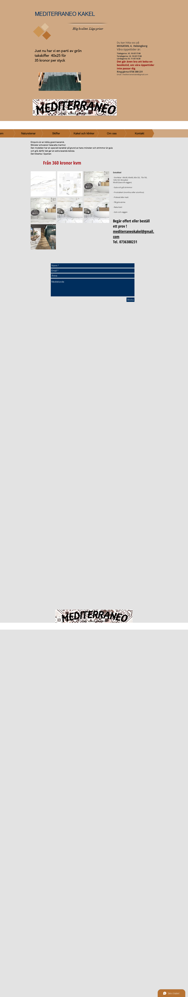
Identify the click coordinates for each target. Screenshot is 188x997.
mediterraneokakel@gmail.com (135, 74)
